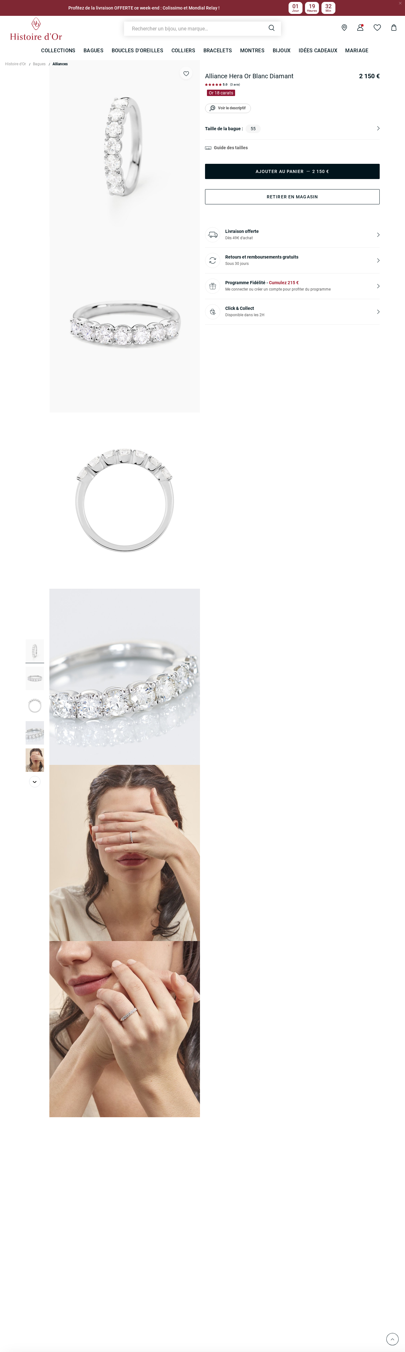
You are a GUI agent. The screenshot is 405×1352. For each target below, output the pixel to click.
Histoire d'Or (15, 64)
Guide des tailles (231, 147)
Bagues (39, 64)
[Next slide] (34, 781)
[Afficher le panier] (389, 28)
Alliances (60, 64)
